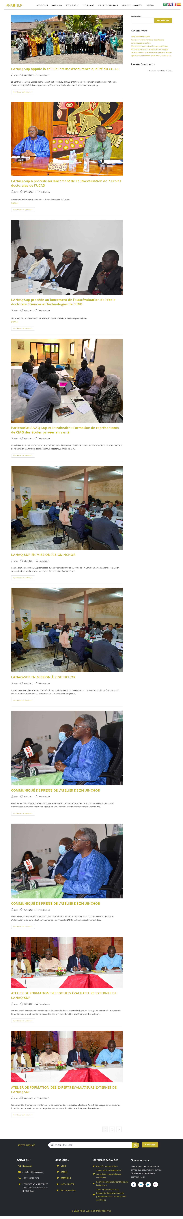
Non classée (44, 75)
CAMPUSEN (66, 1178)
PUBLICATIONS (88, 5)
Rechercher (136, 16)
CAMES (64, 1172)
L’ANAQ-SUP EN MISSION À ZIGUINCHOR (43, 554)
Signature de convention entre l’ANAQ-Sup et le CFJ (151, 55)
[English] (169, 4)
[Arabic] (165, 4)
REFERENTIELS (42, 5)
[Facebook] (133, 1184)
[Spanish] (178, 4)
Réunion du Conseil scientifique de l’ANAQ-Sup (149, 46)
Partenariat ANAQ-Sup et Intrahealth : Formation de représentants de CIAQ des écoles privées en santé (65, 429)
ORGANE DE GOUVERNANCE (132, 5)
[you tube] (155, 1184)
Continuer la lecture (24, 91)
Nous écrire (27, 1166)
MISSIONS (150, 5)
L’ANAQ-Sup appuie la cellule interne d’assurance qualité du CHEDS (65, 69)
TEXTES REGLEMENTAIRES (108, 5)
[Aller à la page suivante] (119, 1129)
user (16, 75)
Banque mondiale (68, 1190)
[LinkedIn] (148, 1184)
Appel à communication (140, 36)
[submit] (135, 1145)
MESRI (63, 1166)
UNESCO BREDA (67, 1184)
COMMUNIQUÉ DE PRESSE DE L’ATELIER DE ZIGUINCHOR (55, 790)
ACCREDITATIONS (72, 5)
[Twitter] (141, 1184)
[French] (174, 4)
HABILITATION (57, 5)
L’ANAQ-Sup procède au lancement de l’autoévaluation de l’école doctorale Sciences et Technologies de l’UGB (63, 301)
